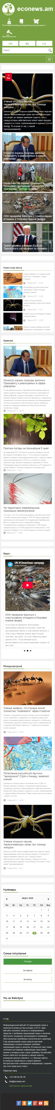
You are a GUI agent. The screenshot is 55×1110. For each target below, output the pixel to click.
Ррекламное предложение (20, 1086)
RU (27, 43)
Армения (8, 340)
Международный (12, 666)
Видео (6, 553)
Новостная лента (12, 267)
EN (44, 43)
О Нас (6, 1019)
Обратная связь (10, 1071)
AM (10, 43)
